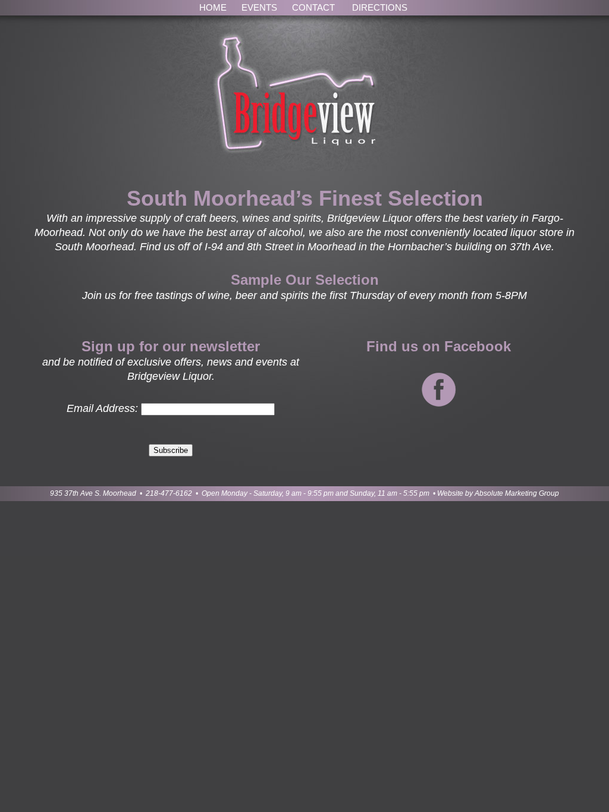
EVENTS (259, 7)
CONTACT (313, 7)
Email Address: (102, 408)
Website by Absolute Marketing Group (498, 493)
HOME (213, 7)
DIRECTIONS (379, 7)
